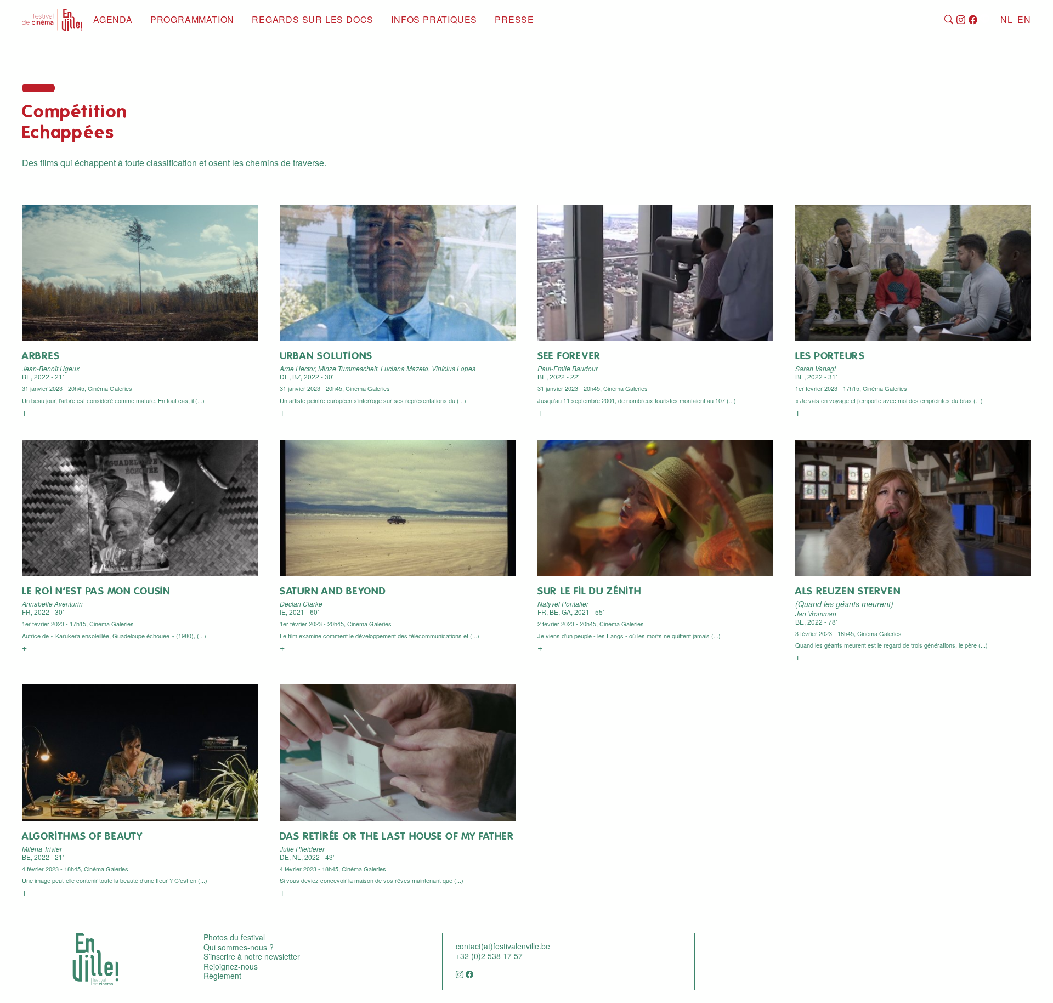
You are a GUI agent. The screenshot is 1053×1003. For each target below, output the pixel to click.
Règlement (222, 975)
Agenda (113, 19)
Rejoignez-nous (230, 966)
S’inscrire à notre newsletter (251, 956)
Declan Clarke (301, 603)
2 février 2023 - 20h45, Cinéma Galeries (590, 623)
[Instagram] (961, 20)
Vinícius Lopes (453, 368)
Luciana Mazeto (404, 368)
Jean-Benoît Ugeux (51, 368)
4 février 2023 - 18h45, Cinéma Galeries (75, 868)
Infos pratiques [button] (434, 19)
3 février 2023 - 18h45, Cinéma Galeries (848, 633)
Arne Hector (297, 368)
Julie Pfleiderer (302, 848)
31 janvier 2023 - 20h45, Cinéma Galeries (77, 388)
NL (1006, 19)
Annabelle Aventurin (52, 603)
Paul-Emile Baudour (567, 368)
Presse (514, 19)
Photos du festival (234, 937)
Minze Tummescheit (347, 368)
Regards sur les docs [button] (312, 19)
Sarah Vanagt (815, 368)
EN (1024, 19)
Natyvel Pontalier (562, 603)
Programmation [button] (192, 19)
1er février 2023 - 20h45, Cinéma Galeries (336, 623)
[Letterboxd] (984, 20)
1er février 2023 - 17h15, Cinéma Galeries (851, 388)
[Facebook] (973, 20)
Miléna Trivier (42, 848)
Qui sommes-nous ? (238, 947)
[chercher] (949, 20)
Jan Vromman (815, 613)
